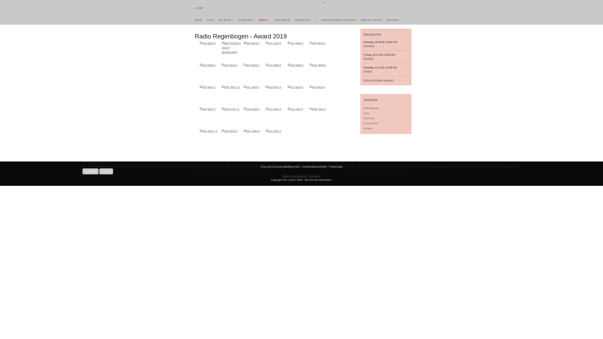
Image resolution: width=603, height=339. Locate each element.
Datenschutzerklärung (294, 176)
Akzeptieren (90, 171)
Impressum (315, 176)
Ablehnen (106, 171)
